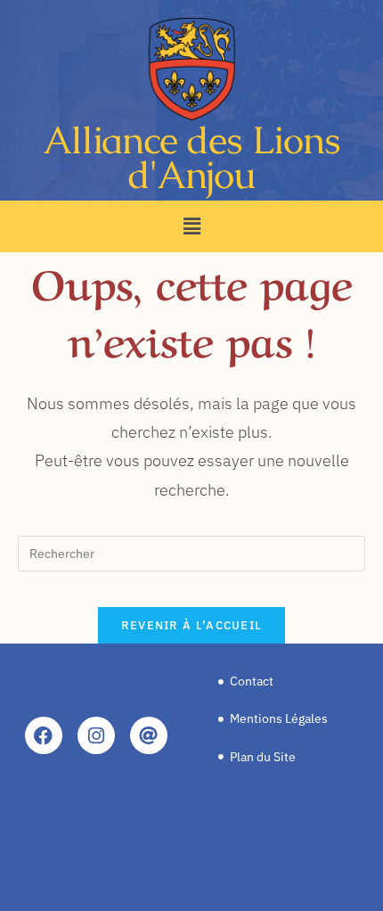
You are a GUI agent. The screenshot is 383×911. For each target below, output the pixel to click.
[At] (148, 735)
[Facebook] (43, 735)
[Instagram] (96, 735)
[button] (191, 225)
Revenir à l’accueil (192, 625)
